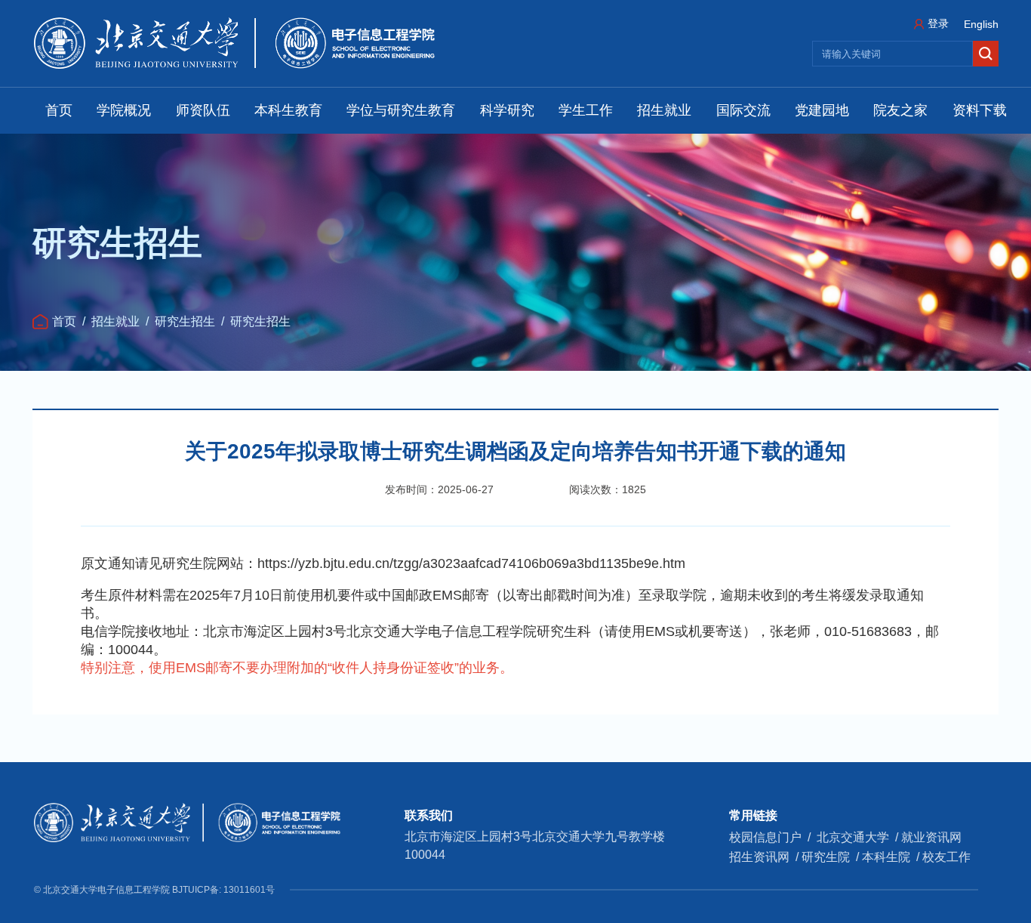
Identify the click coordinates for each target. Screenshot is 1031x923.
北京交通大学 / (859, 837)
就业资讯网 (931, 837)
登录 (938, 23)
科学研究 (507, 110)
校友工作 (946, 856)
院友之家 (900, 110)
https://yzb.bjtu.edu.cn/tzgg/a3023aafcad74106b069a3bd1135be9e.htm (471, 563)
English (981, 24)
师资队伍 (203, 110)
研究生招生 (185, 321)
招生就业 (664, 110)
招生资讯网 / (765, 856)
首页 (58, 110)
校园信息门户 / (773, 837)
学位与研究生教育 (400, 110)
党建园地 (822, 110)
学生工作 (586, 110)
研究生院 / (832, 856)
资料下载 (980, 110)
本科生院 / (892, 856)
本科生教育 (288, 110)
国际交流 (743, 110)
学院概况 (124, 110)
